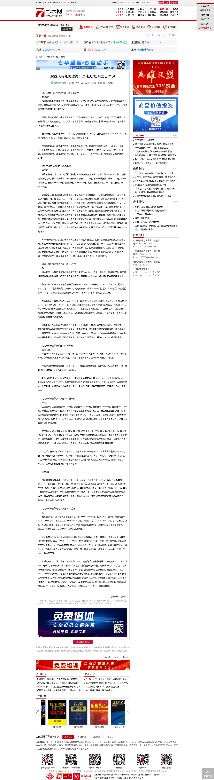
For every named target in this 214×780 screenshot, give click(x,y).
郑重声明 (147, 775)
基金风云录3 (114, 727)
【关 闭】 (126, 657)
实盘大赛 (152, 9)
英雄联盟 (88, 27)
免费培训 (124, 27)
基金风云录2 (93, 727)
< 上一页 (150, 35)
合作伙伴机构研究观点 (56, 57)
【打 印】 (107, 657)
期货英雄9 (72, 727)
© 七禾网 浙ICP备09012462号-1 (59, 771)
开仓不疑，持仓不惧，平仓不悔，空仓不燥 (154, 173)
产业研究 (138, 201)
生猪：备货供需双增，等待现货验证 (151, 211)
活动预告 (174, 15)
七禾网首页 (40, 57)
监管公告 (174, 12)
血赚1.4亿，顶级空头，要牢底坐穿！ (151, 163)
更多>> (175, 135)
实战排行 (142, 15)
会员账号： (114, 3)
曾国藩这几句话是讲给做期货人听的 (151, 185)
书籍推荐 (41, 696)
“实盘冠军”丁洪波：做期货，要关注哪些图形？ (156, 189)
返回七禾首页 (83, 642)
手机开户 (205, 19)
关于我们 (140, 775)
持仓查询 (164, 15)
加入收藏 (47, 3)
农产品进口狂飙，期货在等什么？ (101, 690)
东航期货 (96, 737)
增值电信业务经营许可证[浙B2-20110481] (114, 771)
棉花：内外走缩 (142, 218)
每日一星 (164, 9)
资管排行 (142, 12)
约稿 (62, 25)
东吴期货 (68, 737)
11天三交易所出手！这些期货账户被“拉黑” (154, 151)
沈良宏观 (119, 12)
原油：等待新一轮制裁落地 (147, 222)
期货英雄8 (51, 727)
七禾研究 (119, 9)
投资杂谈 (138, 168)
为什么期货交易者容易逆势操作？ (150, 192)
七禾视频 (174, 9)
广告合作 (133, 775)
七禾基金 (152, 12)
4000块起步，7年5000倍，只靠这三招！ (152, 148)
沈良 (67, 25)
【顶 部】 (116, 657)
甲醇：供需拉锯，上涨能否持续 (149, 207)
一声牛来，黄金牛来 (144, 214)
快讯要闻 (130, 9)
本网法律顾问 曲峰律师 (110, 775)
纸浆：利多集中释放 (144, 229)
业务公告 (156, 775)
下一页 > (172, 35)
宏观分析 (171, 27)
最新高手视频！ (60, 83)
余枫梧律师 (124, 775)
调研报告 (119, 15)
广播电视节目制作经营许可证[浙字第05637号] (149, 771)
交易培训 (142, 9)
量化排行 (152, 15)
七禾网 (71, 83)
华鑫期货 (82, 737)
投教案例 (164, 12)
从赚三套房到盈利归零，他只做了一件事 (153, 196)
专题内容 (138, 135)
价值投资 (130, 15)
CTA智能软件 (106, 27)
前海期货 (109, 737)
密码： (138, 3)
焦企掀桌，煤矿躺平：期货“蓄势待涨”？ (104, 687)
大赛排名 (130, 12)
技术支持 (97, 775)
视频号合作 (205, 10)
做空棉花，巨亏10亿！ (145, 140)
